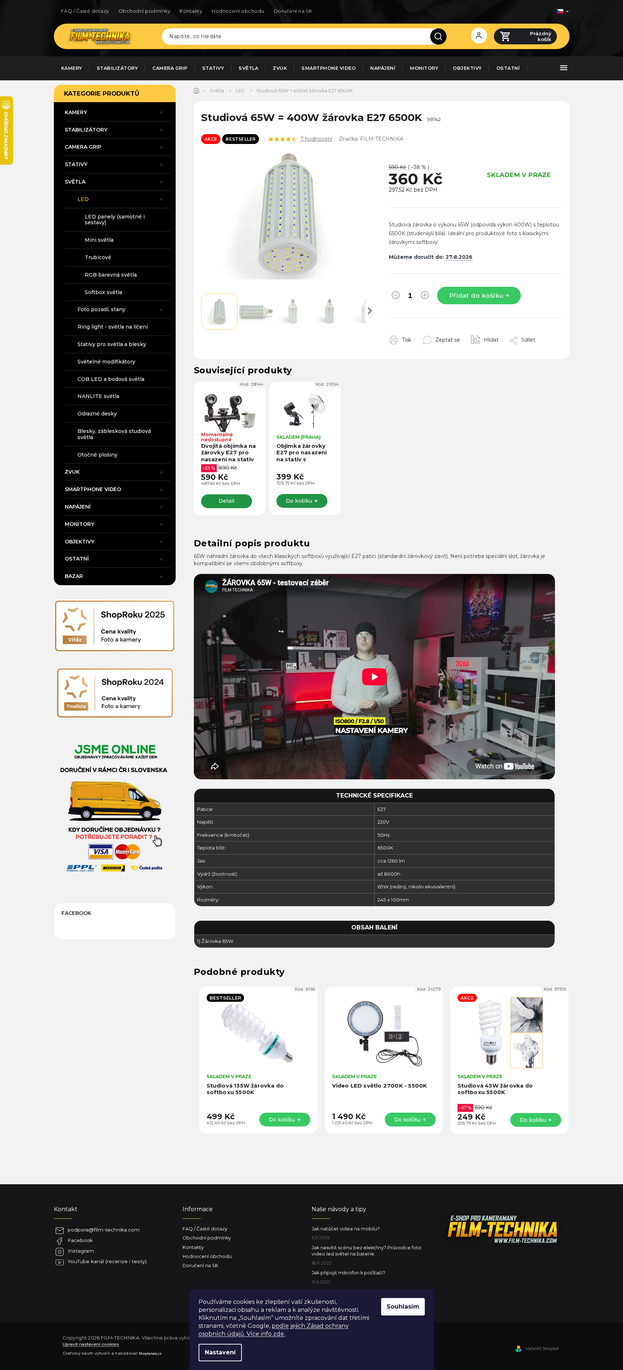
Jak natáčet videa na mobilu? (346, 1229)
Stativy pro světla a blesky (111, 344)
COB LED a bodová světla (110, 379)
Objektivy (79, 541)
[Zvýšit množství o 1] (425, 297)
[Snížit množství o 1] (396, 297)
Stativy (76, 164)
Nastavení (220, 1352)
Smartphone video (93, 489)
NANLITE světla (98, 396)
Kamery (76, 112)
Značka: (371, 139)
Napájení (78, 506)
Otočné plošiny (97, 454)
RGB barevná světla (111, 275)
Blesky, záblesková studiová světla (114, 434)
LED (83, 199)
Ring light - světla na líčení (112, 327)
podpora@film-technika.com (104, 1230)
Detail (226, 501)
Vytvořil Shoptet (542, 1348)
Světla (75, 181)
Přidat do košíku (476, 295)
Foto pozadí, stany (101, 309)
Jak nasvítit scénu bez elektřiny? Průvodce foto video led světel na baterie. (367, 1251)
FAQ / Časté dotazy (85, 11)
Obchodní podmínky (145, 11)
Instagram (81, 1251)
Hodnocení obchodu (238, 11)
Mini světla (99, 240)
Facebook (80, 1240)
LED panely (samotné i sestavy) (115, 219)
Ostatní (77, 558)
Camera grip (83, 147)
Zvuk (72, 472)
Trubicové (98, 257)
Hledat (441, 36)
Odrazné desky (97, 413)
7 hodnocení (316, 139)
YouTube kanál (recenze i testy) (107, 1261)
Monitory (79, 524)
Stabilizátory (86, 129)
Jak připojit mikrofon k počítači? (348, 1272)
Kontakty (191, 11)
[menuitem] (71, 68)
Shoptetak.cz (150, 1353)
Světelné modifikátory (106, 361)
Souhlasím (403, 1306)
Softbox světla (103, 292)
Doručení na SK (293, 11)
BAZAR (74, 576)
